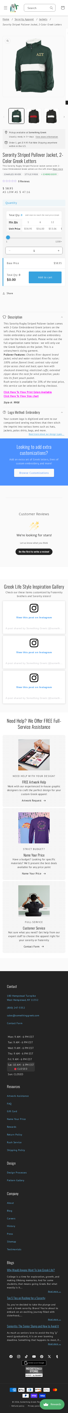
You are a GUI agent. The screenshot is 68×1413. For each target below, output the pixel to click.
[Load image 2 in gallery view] (34, 116)
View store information (47, 136)
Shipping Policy (16, 1150)
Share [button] (10, 293)
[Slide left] (4, 117)
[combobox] (39, 7)
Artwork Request (31, 800)
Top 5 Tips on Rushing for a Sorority (26, 1298)
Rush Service (14, 1142)
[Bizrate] (63, 1411)
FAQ (9, 1103)
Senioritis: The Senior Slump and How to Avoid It (33, 1326)
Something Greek (28, 1402)
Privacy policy (34, 1406)
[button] (4, 8)
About (10, 1202)
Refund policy (18, 1406)
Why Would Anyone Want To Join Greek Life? (31, 1270)
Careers (11, 1218)
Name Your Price (34, 855)
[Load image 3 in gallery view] (51, 116)
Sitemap (11, 1241)
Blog (9, 1210)
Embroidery (50, 174)
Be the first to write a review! (34, 551)
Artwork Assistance (18, 1095)
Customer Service (34, 928)
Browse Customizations (34, 473)
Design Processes (17, 1172)
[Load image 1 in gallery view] (16, 116)
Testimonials (14, 1249)
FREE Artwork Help (34, 782)
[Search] (51, 8)
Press (10, 1233)
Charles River (12, 174)
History (11, 1226)
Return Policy (14, 1134)
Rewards (11, 1126)
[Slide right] (64, 117)
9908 (35, 174)
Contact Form (32, 946)
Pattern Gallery (15, 1180)
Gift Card (12, 1111)
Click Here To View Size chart (21, 396)
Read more (58, 169)
